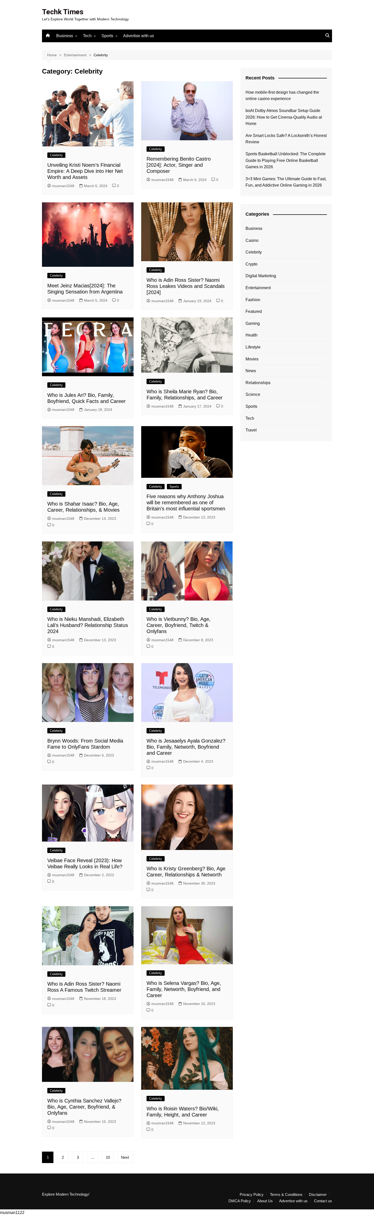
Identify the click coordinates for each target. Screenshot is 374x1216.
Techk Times (62, 12)
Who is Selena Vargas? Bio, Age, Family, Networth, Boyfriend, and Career (184, 989)
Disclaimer (318, 1195)
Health (251, 335)
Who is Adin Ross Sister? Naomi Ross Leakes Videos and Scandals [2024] (186, 286)
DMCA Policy (239, 1201)
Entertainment (258, 288)
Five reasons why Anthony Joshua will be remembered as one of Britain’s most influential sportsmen (186, 502)
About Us (265, 1201)
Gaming (253, 323)
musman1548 (63, 186)
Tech (87, 36)
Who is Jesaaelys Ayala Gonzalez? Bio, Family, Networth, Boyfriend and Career (186, 747)
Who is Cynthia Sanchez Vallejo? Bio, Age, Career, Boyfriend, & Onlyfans (84, 1107)
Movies (252, 359)
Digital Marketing (261, 276)
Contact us (323, 1201)
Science (253, 394)
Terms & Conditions (286, 1195)
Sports (107, 36)
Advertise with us (138, 36)
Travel (251, 430)
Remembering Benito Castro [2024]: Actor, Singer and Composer (179, 165)
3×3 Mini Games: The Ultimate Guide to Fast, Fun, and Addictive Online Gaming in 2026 (286, 182)
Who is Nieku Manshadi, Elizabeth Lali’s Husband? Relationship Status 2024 (87, 625)
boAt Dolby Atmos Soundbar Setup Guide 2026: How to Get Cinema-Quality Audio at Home (284, 117)
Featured (254, 311)
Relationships (258, 383)
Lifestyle (253, 347)
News (251, 371)
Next (125, 1157)
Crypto (251, 264)
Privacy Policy (252, 1195)
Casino (252, 240)
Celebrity (56, 155)
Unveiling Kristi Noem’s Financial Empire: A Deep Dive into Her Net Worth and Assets (85, 171)
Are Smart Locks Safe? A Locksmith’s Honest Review (286, 138)
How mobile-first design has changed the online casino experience (282, 95)
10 (108, 1157)
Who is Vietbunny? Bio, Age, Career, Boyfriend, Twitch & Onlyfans (179, 625)
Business (64, 36)
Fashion (253, 300)
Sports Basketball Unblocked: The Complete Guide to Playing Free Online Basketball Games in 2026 (286, 160)
